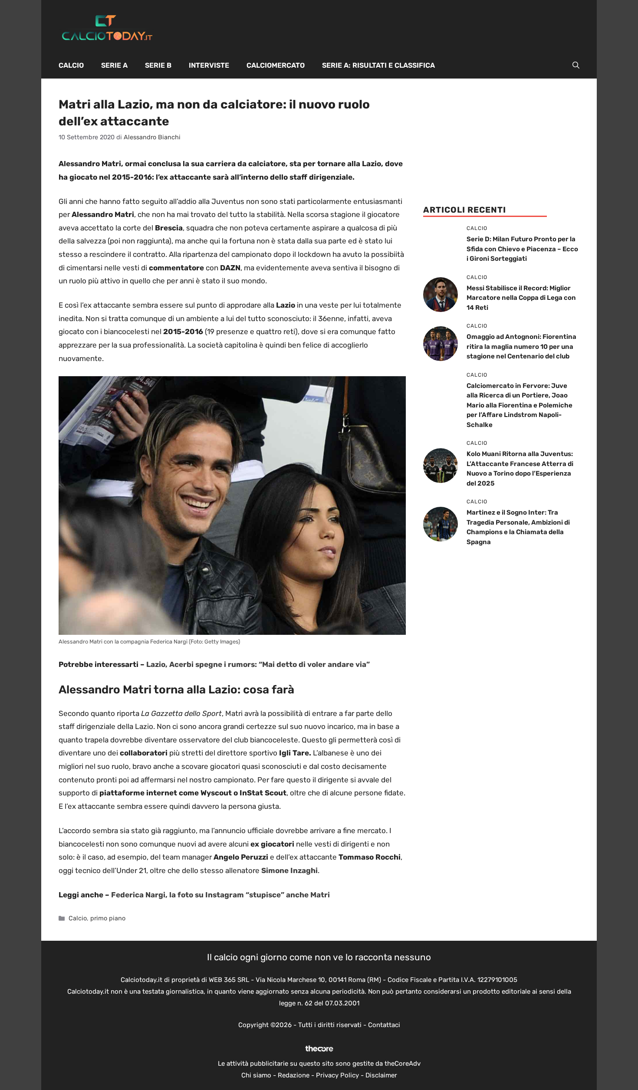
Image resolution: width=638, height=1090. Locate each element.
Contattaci (384, 1025)
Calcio (71, 65)
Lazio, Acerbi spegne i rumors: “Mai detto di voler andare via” (258, 664)
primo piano (107, 918)
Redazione (293, 1075)
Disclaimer (381, 1075)
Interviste (209, 65)
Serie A (114, 65)
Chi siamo (256, 1075)
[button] (576, 66)
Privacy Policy (337, 1075)
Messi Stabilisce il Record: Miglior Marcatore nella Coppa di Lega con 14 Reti (521, 298)
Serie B (158, 65)
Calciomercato (276, 65)
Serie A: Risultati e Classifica (378, 65)
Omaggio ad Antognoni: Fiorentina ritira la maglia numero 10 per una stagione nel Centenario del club (521, 346)
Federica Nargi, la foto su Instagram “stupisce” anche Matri (220, 894)
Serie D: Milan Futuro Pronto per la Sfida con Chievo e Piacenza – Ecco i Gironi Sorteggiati (522, 249)
